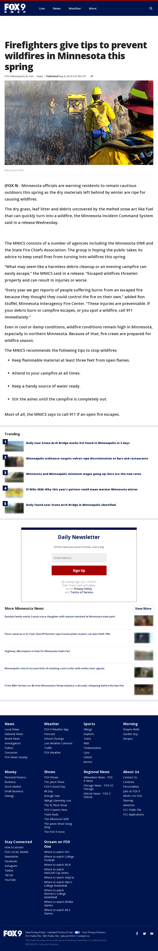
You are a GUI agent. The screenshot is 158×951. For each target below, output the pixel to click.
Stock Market (13, 786)
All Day (48, 791)
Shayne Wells (131, 729)
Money (10, 771)
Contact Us (130, 777)
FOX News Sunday (16, 757)
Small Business (14, 791)
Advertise (129, 805)
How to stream (14, 847)
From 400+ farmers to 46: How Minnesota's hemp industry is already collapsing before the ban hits (64, 685)
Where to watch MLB (57, 864)
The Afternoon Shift (56, 819)
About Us (131, 771)
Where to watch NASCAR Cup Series (56, 871)
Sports (89, 723)
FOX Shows (51, 777)
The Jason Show (54, 782)
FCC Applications (133, 814)
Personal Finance (15, 777)
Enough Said (52, 796)
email (152, 934)
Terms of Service (81, 592)
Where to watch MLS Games (57, 911)
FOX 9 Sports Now (55, 810)
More (92, 8)
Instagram (11, 866)
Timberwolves (92, 748)
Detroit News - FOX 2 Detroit (97, 795)
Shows (49, 771)
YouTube (10, 880)
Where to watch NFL (57, 852)
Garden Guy (130, 734)
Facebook (11, 861)
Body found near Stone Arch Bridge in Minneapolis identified (71, 505)
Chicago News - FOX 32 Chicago (98, 787)
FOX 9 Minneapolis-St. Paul (19, 76)
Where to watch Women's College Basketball (55, 893)
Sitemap (128, 800)
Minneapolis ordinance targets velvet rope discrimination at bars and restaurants (87, 458)
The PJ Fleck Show (55, 805)
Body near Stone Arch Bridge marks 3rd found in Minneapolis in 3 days (78, 443)
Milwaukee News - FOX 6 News (98, 779)
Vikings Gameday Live (57, 800)
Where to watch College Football (59, 858)
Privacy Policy (83, 589)
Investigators (13, 743)
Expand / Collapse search (151, 8)
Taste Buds (51, 814)
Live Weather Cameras (58, 743)
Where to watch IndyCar (59, 877)
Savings (9, 796)
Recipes (128, 738)
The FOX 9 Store (54, 832)
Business (10, 782)
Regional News (96, 771)
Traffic (48, 748)
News (40, 76)
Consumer (11, 752)
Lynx (86, 752)
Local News (12, 729)
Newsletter (11, 856)
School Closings (54, 738)
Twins (87, 738)
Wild (86, 743)
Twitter (9, 870)
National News (14, 734)
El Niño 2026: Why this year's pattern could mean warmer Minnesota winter (82, 489)
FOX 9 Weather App (56, 729)
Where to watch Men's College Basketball (58, 883)
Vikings (88, 729)
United (88, 757)
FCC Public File (132, 810)
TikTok (9, 875)
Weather (51, 723)
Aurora (88, 762)
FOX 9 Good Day (54, 786)
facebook (137, 934)
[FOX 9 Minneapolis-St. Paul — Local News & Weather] (17, 8)
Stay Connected (18, 841)
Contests (128, 782)
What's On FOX (132, 796)
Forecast (49, 734)
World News (12, 738)
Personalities (131, 786)
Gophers (89, 734)
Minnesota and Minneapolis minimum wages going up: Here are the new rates (83, 474)
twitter (144, 934)
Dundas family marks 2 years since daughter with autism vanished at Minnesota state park (60, 616)
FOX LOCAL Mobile (17, 852)
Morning (130, 723)
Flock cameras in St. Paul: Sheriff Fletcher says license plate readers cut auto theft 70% (57, 634)
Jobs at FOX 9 (131, 791)
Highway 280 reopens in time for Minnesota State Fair (37, 651)
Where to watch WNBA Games (58, 903)
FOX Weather (52, 752)
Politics (9, 748)
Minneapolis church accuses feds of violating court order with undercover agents (54, 668)
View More (143, 608)
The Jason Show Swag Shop (58, 825)
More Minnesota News (24, 608)
